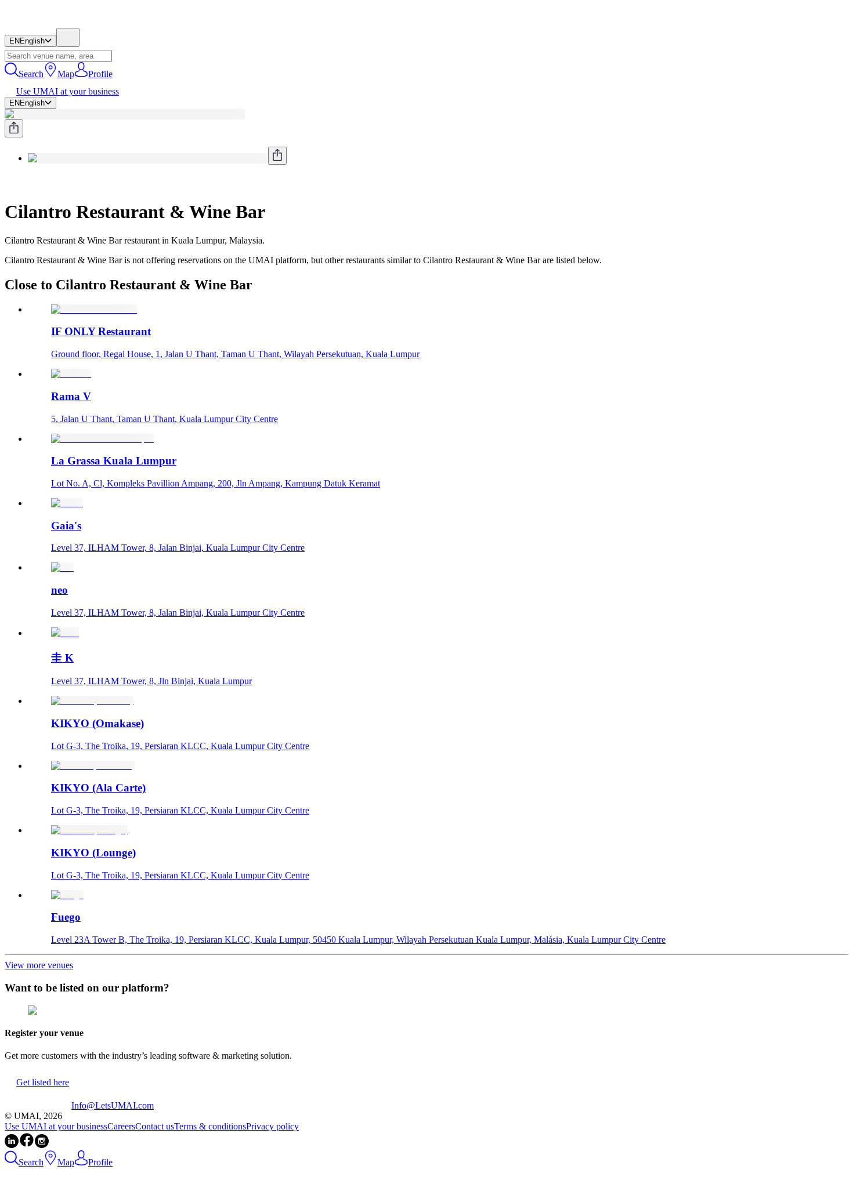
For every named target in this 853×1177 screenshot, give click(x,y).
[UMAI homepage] (38, 22)
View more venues (39, 965)
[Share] (14, 128)
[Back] (9, 183)
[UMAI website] (38, 1105)
